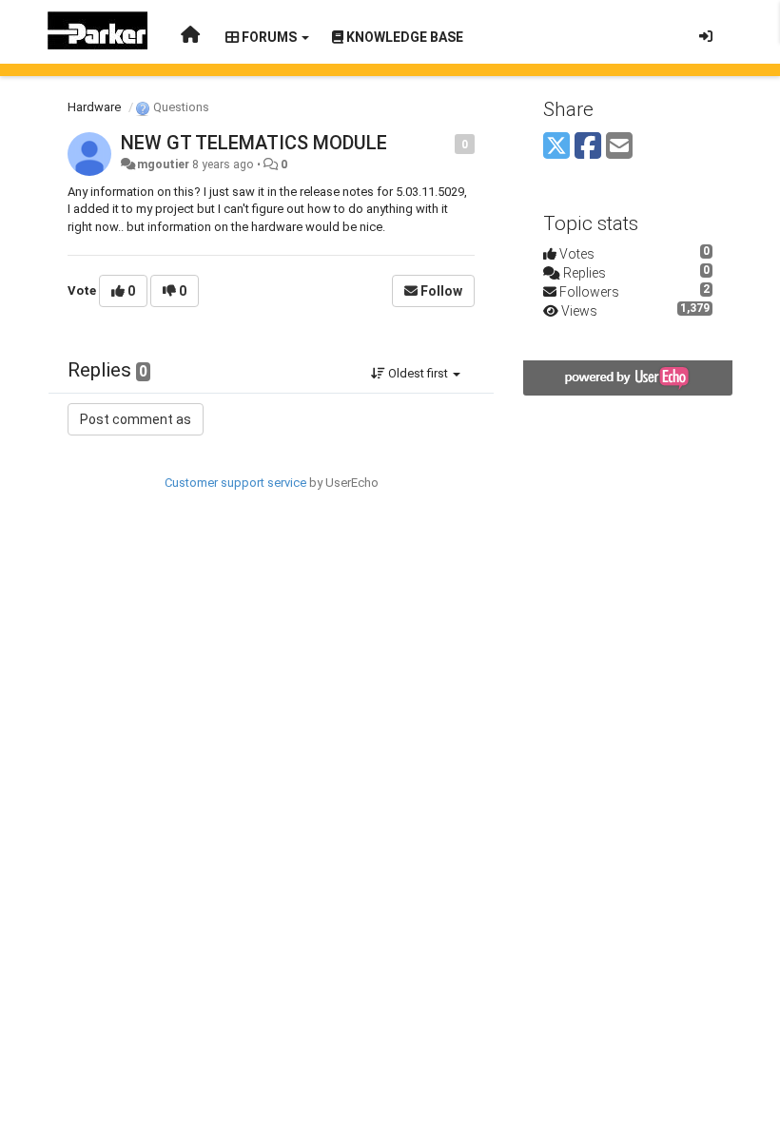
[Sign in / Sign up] (706, 36)
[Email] (619, 147)
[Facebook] (588, 147)
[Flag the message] (444, 143)
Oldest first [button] (418, 373)
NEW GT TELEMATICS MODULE (254, 142)
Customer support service (235, 482)
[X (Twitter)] (556, 147)
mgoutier (163, 164)
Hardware (94, 107)
